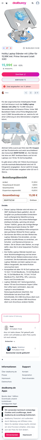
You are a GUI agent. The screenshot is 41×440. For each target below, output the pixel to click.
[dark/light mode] (7, 3)
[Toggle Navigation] (2, 3)
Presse (4, 375)
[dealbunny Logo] (20, 3)
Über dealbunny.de (9, 372)
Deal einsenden (28, 378)
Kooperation (27, 375)
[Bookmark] (31, 92)
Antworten (9, 341)
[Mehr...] (35, 328)
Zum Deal (19, 74)
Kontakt (25, 372)
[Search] (32, 3)
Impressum (27, 435)
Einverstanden (12, 435)
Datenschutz (7, 382)
